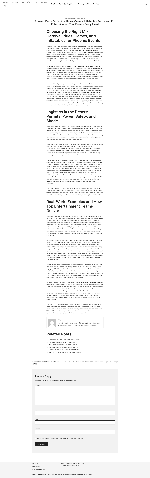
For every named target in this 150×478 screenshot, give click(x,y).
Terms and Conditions (38, 469)
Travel (36, 2)
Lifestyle (29, 2)
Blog (4, 5)
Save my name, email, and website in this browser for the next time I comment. (60, 438)
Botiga (90, 474)
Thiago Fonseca (81, 18)
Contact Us (35, 463)
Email (37, 419)
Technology (14, 2)
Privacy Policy (36, 466)
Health (22, 2)
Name (37, 410)
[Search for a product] (146, 4)
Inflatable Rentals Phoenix (75, 295)
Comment (38, 385)
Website (37, 429)
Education (44, 2)
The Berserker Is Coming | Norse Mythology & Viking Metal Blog (75, 4)
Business (5, 2)
